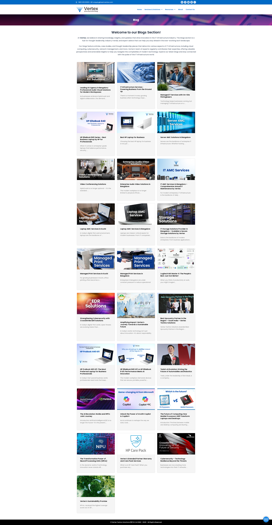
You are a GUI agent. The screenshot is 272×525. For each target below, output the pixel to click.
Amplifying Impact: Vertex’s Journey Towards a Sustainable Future (134, 324)
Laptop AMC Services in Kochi (93, 229)
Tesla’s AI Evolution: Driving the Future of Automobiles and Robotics (176, 370)
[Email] (266, 519)
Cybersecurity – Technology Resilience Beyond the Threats (173, 459)
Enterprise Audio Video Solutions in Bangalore (135, 185)
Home (139, 9)
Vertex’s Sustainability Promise (93, 501)
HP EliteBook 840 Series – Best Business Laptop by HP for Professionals (93, 139)
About (180, 9)
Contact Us (190, 9)
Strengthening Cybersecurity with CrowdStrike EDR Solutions (95, 319)
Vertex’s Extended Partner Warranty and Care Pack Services (136, 459)
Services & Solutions (152, 9)
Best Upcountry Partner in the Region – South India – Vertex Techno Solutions (173, 320)
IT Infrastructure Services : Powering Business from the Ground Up (136, 89)
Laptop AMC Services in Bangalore (135, 229)
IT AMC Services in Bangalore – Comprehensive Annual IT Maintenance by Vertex (173, 186)
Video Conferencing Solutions (93, 184)
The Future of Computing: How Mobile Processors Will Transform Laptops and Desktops (175, 416)
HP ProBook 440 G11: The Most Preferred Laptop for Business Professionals (93, 371)
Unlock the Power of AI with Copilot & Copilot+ (135, 415)
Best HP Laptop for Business (132, 137)
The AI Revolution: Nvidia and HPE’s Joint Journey (95, 415)
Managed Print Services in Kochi (94, 273)
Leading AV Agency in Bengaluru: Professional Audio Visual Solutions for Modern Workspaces (95, 89)
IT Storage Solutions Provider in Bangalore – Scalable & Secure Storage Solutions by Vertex (174, 231)
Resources (169, 9)
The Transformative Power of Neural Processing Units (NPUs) (93, 459)
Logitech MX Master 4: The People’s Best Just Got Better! (175, 274)
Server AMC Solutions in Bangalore (175, 137)
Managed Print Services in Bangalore (131, 274)
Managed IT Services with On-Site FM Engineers (175, 96)
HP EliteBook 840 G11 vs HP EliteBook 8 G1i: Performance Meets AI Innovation (135, 371)
